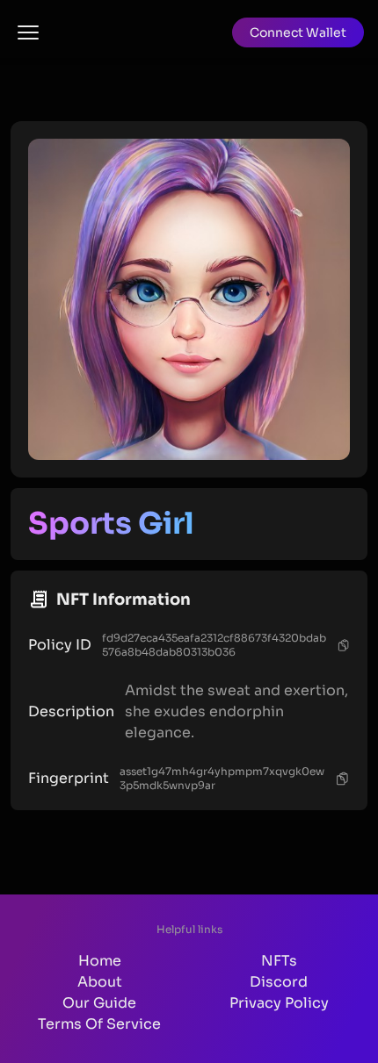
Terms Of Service (99, 1024)
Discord (279, 982)
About (99, 982)
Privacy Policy (279, 1003)
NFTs (279, 961)
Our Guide (99, 1003)
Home (99, 961)
